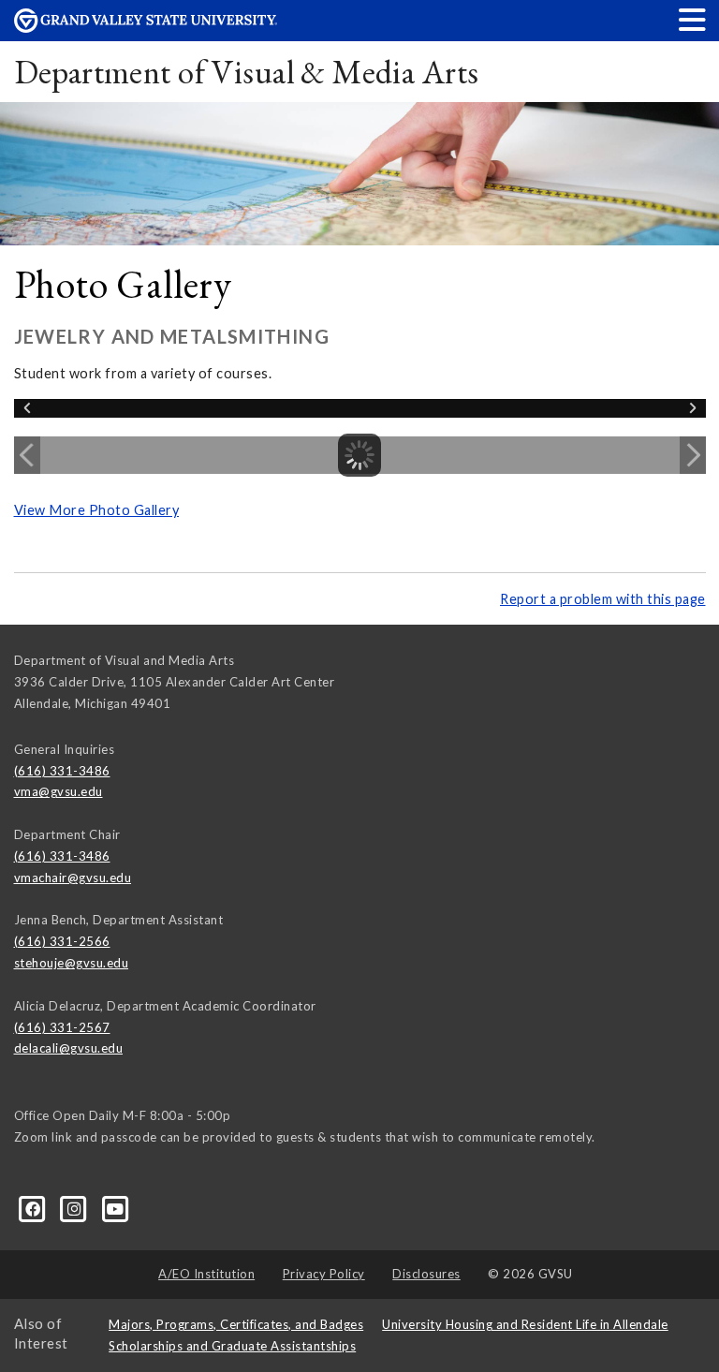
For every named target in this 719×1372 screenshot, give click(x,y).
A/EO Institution (206, 1273)
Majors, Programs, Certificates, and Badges (236, 1324)
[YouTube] (115, 1207)
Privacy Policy (324, 1273)
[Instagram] (75, 1207)
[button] (693, 19)
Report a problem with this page (603, 599)
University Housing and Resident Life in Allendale (525, 1324)
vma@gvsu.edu (58, 791)
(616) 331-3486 (62, 770)
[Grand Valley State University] (146, 28)
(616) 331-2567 (62, 1027)
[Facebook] (34, 1207)
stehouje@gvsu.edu (71, 962)
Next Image (693, 455)
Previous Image (27, 455)
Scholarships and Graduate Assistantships (232, 1345)
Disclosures (426, 1273)
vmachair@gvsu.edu (73, 877)
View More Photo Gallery (97, 510)
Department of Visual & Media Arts (246, 72)
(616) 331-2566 (62, 941)
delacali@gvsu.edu (69, 1047)
